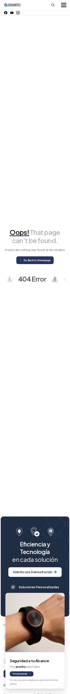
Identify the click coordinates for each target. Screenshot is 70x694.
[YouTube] (12, 12)
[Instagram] (18, 12)
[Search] (53, 5)
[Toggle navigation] (63, 5)
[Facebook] (6, 12)
